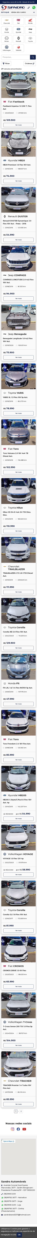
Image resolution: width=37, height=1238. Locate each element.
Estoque (5, 12)
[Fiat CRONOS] (18, 949)
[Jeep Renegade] (18, 317)
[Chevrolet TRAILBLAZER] (18, 550)
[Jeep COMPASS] (18, 259)
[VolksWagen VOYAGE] (18, 838)
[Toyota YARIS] (18, 376)
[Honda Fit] (18, 667)
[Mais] (34, 12)
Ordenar (29, 63)
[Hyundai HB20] (18, 144)
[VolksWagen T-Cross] (18, 1005)
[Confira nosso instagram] (13, 1128)
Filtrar (7, 63)
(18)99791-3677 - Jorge (12, 1201)
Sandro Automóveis (13, 7)
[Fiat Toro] (18, 432)
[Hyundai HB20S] (18, 779)
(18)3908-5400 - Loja (12, 1205)
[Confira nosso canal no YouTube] (24, 1128)
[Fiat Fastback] (18, 85)
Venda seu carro (18, 12)
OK (19, 1235)
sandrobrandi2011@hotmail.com (17, 1215)
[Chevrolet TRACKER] (18, 1064)
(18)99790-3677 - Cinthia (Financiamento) (12, 1210)
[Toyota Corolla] (18, 611)
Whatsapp (34, 7)
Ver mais (18, 125)
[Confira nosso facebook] (18, 1128)
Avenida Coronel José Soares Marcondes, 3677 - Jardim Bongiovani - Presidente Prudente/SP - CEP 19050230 (18, 1187)
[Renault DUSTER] (18, 200)
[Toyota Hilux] (18, 491)
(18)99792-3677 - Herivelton (15, 1198)
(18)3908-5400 (9, 1194)
